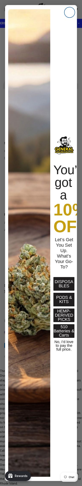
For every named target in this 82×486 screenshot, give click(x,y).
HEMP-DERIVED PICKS (64, 315)
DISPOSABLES (64, 283)
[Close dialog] (69, 12)
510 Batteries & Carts (64, 330)
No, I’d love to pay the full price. (63, 345)
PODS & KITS (64, 299)
